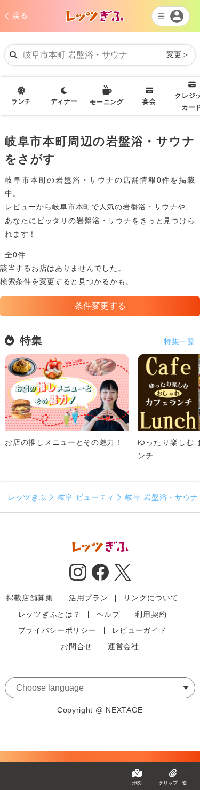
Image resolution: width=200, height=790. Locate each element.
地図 (137, 783)
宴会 (149, 101)
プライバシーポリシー (57, 630)
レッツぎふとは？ (49, 614)
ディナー (64, 101)
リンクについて (150, 597)
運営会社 (123, 646)
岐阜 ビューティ (86, 497)
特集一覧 (179, 341)
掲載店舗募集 (29, 597)
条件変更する (100, 305)
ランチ (21, 101)
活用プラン (88, 597)
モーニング (107, 102)
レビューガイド (139, 630)
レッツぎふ (27, 497)
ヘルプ (107, 614)
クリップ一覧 (172, 783)
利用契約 (150, 614)
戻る (20, 15)
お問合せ (76, 646)
